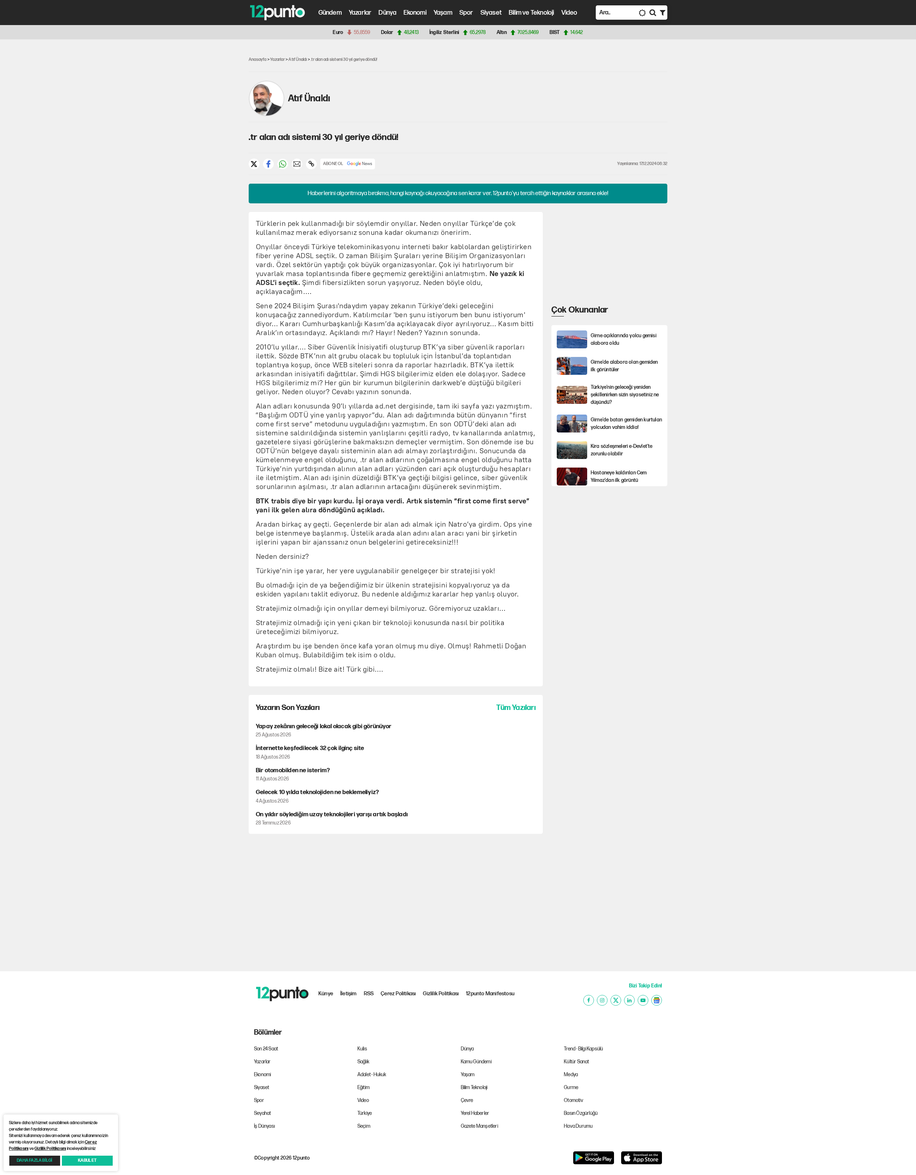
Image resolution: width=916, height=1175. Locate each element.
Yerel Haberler (475, 1113)
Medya (571, 1075)
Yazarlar (360, 12)
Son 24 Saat (266, 1049)
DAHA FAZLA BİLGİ (34, 1160)
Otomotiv (573, 1100)
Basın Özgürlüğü (581, 1113)
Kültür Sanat (576, 1062)
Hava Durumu (578, 1126)
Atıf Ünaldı (297, 59)
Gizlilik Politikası (441, 993)
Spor (466, 12)
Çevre (467, 1100)
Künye (325, 993)
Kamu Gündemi (476, 1062)
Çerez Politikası (398, 993)
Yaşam (443, 12)
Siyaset (491, 12)
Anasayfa (258, 59)
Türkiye (364, 1113)
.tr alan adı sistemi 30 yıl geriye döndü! (344, 59)
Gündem (330, 12)
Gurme (571, 1087)
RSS (369, 993)
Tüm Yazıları (515, 707)
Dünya (387, 12)
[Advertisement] (211, 155)
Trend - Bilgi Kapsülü (583, 1049)
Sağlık (363, 1062)
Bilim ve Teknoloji (531, 12)
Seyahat (262, 1113)
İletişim (348, 993)
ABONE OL (333, 163)
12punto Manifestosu (490, 993)
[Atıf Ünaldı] (266, 98)
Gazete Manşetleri (479, 1126)
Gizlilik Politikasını (50, 1148)
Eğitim (363, 1087)
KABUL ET (87, 1160)
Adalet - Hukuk (371, 1075)
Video (569, 12)
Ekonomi (415, 12)
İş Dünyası (264, 1126)
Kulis (362, 1049)
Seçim (363, 1126)
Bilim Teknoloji (474, 1087)
